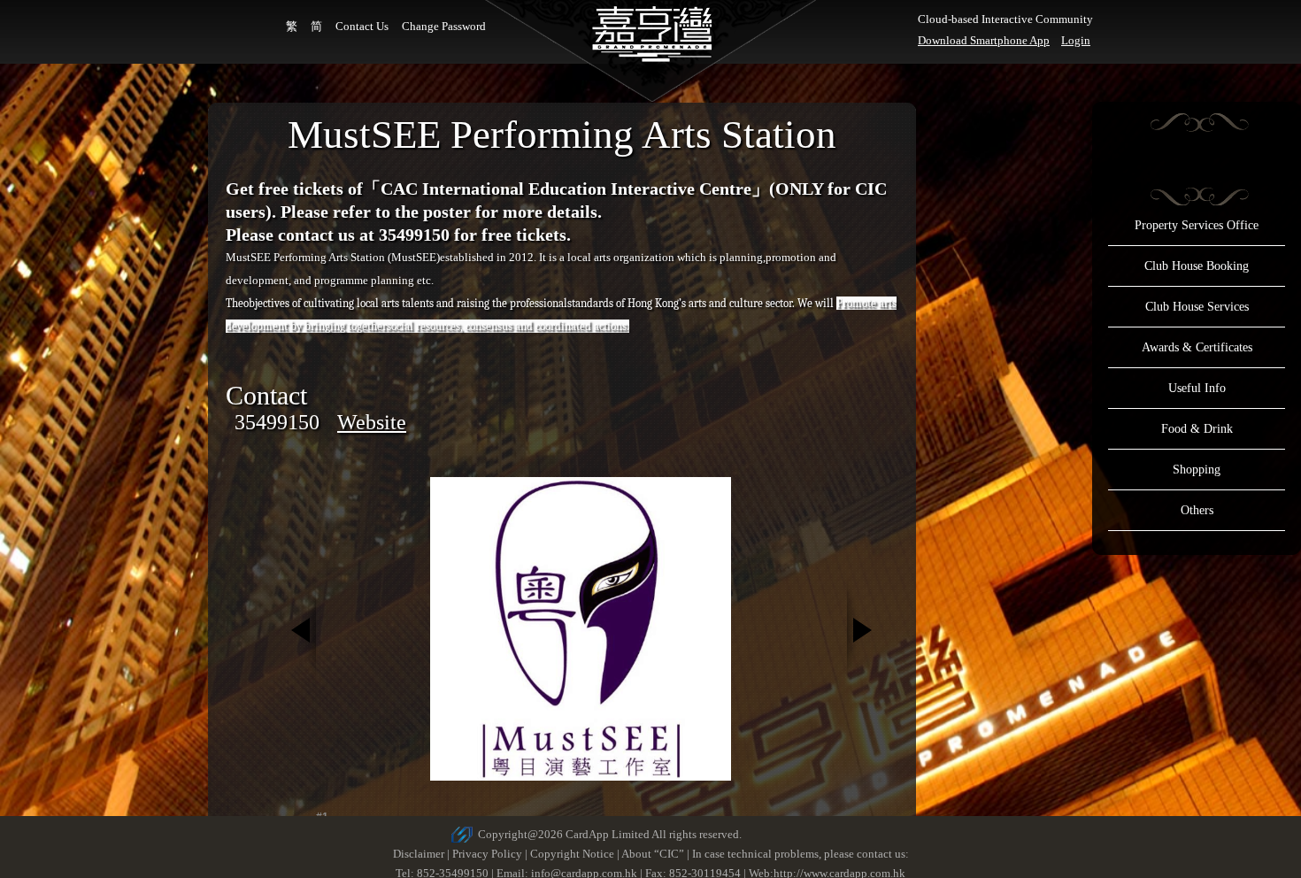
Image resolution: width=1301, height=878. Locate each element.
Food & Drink (1197, 428)
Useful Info (1197, 388)
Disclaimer (418, 853)
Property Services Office (1197, 225)
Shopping (1196, 469)
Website (371, 422)
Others (1197, 510)
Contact (266, 395)
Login (1075, 40)
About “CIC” (652, 853)
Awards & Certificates (1197, 347)
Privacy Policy (487, 853)
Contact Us (362, 26)
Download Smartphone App (984, 40)
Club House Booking (1196, 266)
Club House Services (1197, 306)
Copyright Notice (572, 853)
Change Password (444, 26)
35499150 (277, 422)
